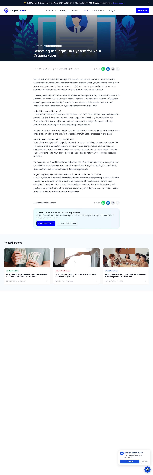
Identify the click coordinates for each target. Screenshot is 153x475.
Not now (145, 461)
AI (85, 10)
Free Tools (97, 10)
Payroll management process (96, 162)
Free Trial (142, 10)
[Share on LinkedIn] (108, 69)
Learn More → (119, 3)
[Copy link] (118, 69)
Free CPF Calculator (67, 223)
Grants (74, 10)
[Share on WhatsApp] (103, 69)
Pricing (63, 10)
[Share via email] (113, 69)
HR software (49, 121)
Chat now (130, 461)
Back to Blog (41, 46)
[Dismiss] (148, 3)
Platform (49, 10)
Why (111, 10)
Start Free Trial (44, 223)
